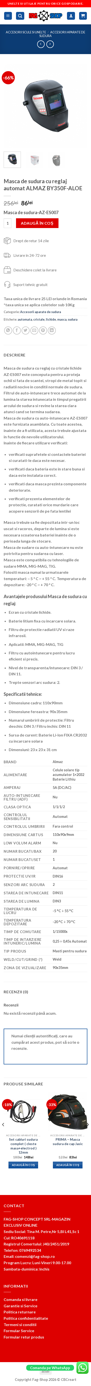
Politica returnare (20, 1312)
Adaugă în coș (37, 223)
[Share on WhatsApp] (8, 330)
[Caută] (20, 16)
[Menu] (8, 16)
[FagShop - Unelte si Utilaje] (45, 16)
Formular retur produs (24, 1337)
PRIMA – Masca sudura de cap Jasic (68, 1141)
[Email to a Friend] (34, 330)
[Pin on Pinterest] (43, 330)
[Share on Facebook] (17, 330)
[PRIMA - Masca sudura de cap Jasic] (67, 1111)
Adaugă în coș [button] (23, 1164)
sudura (72, 319)
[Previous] (11, 105)
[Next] (79, 105)
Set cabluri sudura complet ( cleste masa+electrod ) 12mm (23, 1145)
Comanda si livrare (20, 1299)
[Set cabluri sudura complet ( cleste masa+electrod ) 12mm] (23, 1111)
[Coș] (83, 16)
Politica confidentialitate (26, 1318)
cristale (39, 319)
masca (61, 319)
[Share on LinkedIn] (52, 330)
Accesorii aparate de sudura (62, 34)
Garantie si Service (20, 1305)
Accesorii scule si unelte (26, 32)
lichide (51, 319)
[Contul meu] (71, 16)
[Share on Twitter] (26, 330)
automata (25, 319)
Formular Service (19, 1330)
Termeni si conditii (20, 1324)
